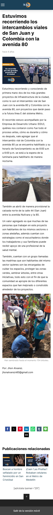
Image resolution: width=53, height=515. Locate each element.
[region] (26, 400)
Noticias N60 (26, 4)
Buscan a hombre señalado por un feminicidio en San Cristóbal (13, 474)
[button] (7, 429)
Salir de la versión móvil (26, 510)
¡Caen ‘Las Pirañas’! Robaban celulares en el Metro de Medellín (36, 474)
